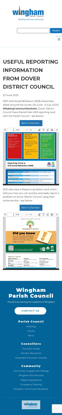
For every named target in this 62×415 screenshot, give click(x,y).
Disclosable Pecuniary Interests (31, 358)
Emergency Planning (31, 385)
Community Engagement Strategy (31, 371)
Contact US (30, 310)
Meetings (31, 327)
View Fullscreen (30, 123)
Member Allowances (31, 353)
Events (31, 331)
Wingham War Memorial (31, 375)
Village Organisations (31, 380)
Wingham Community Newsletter (31, 389)
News (31, 336)
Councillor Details (31, 349)
